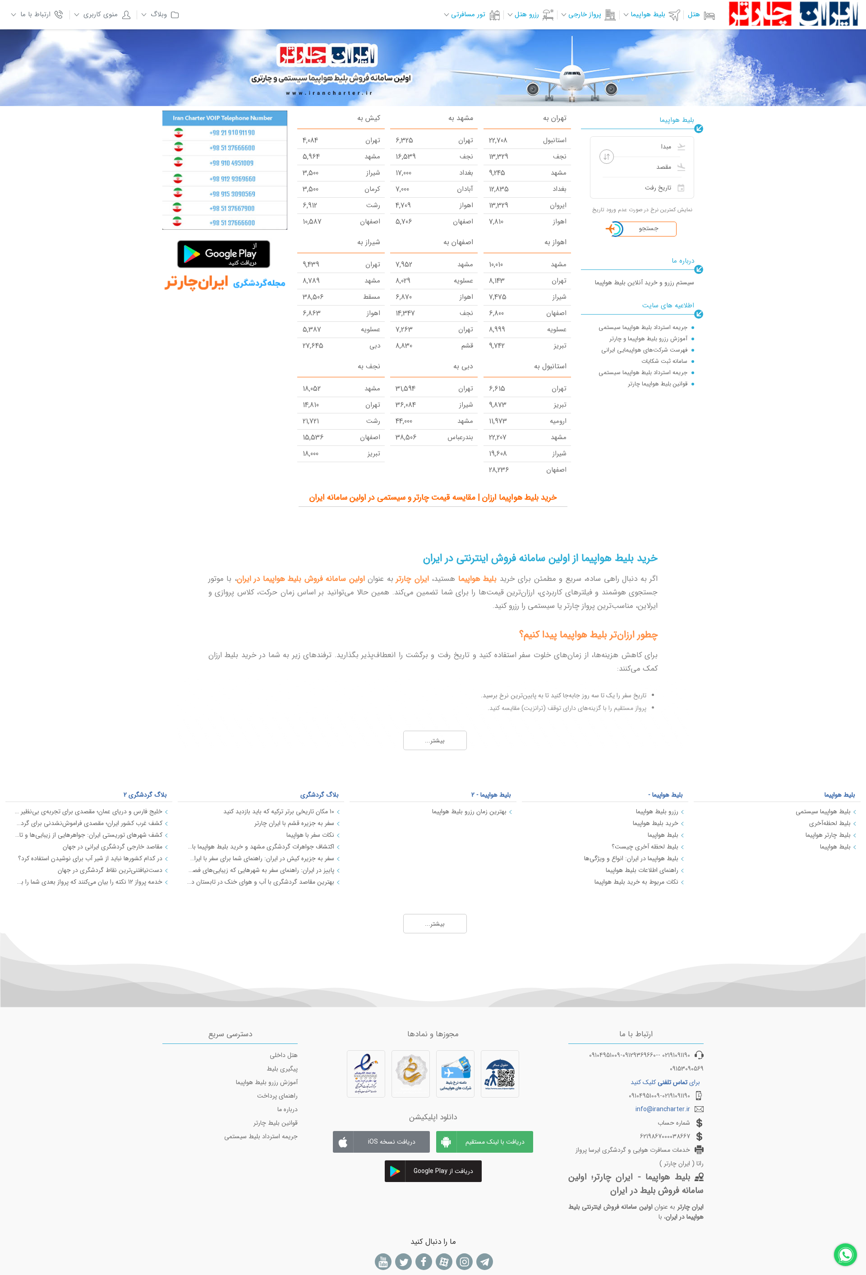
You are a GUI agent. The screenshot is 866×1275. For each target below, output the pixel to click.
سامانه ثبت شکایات (664, 361)
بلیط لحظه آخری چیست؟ (645, 847)
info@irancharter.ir (663, 1109)
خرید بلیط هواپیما (655, 823)
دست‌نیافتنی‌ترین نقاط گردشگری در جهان (110, 870)
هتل (694, 14)
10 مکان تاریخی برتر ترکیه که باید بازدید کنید (278, 811)
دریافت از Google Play (443, 1171)
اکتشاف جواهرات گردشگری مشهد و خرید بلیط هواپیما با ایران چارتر (261, 847)
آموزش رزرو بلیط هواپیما (267, 1082)
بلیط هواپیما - (665, 795)
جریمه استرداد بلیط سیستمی (261, 1136)
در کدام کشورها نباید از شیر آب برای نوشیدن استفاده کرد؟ (90, 858)
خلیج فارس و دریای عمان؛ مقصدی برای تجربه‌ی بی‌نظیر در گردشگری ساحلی (88, 811)
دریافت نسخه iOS (391, 1142)
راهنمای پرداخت (277, 1096)
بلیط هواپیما (840, 795)
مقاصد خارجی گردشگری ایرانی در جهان (112, 847)
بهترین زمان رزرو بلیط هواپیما (469, 811)
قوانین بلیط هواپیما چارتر (657, 384)
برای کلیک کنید (665, 1082)
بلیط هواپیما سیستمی (823, 811)
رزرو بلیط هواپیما (657, 811)
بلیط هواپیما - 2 (491, 795)
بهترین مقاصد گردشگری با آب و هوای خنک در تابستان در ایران (261, 882)
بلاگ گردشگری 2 (145, 795)
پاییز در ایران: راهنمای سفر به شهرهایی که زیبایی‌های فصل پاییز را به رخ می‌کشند (261, 870)
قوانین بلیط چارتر (275, 1123)
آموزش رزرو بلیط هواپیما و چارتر (648, 338)
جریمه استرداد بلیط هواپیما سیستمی (643, 327)
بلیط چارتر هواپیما (828, 835)
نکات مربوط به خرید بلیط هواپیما (636, 882)
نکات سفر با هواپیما (310, 835)
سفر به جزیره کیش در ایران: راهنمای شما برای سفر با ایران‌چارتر (261, 858)
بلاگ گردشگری (319, 795)
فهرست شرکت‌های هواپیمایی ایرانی (644, 350)
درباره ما (287, 1109)
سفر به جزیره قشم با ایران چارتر (294, 823)
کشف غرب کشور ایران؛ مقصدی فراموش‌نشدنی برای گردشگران (88, 823)
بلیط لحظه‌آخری (830, 823)
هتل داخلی (284, 1055)
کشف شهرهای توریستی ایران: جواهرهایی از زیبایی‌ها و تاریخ (88, 835)
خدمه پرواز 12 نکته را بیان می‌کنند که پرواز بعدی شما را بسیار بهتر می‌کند (88, 882)
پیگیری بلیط (282, 1069)
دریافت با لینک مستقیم (495, 1142)
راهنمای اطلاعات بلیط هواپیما (642, 870)
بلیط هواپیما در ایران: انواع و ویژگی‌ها (631, 858)
